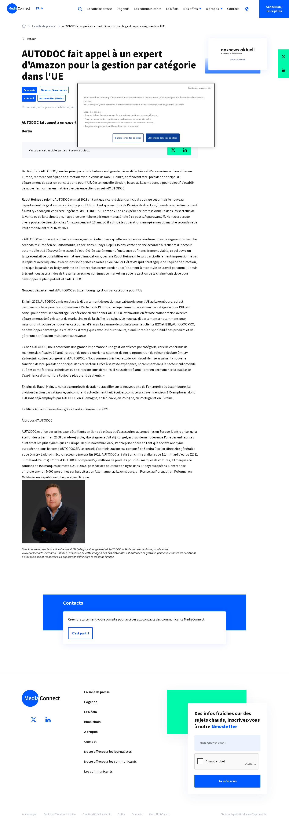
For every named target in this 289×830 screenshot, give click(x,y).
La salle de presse (43, 26)
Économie (29, 90)
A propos (91, 731)
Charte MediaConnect (159, 814)
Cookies (121, 814)
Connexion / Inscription (274, 9)
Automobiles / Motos (51, 98)
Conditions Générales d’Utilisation (60, 814)
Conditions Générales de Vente (97, 814)
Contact (90, 741)
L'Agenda (90, 702)
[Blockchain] (246, 9)
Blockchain (92, 722)
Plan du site (137, 814)
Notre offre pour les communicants (110, 761)
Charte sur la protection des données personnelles (244, 814)
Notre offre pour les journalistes (108, 751)
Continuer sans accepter (200, 88)
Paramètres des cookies (128, 137)
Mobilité (29, 98)
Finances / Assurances (54, 90)
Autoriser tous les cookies (162, 137)
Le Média (90, 712)
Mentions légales (29, 814)
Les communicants (98, 771)
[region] (146, 115)
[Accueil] (18, 8)
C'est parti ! (80, 633)
